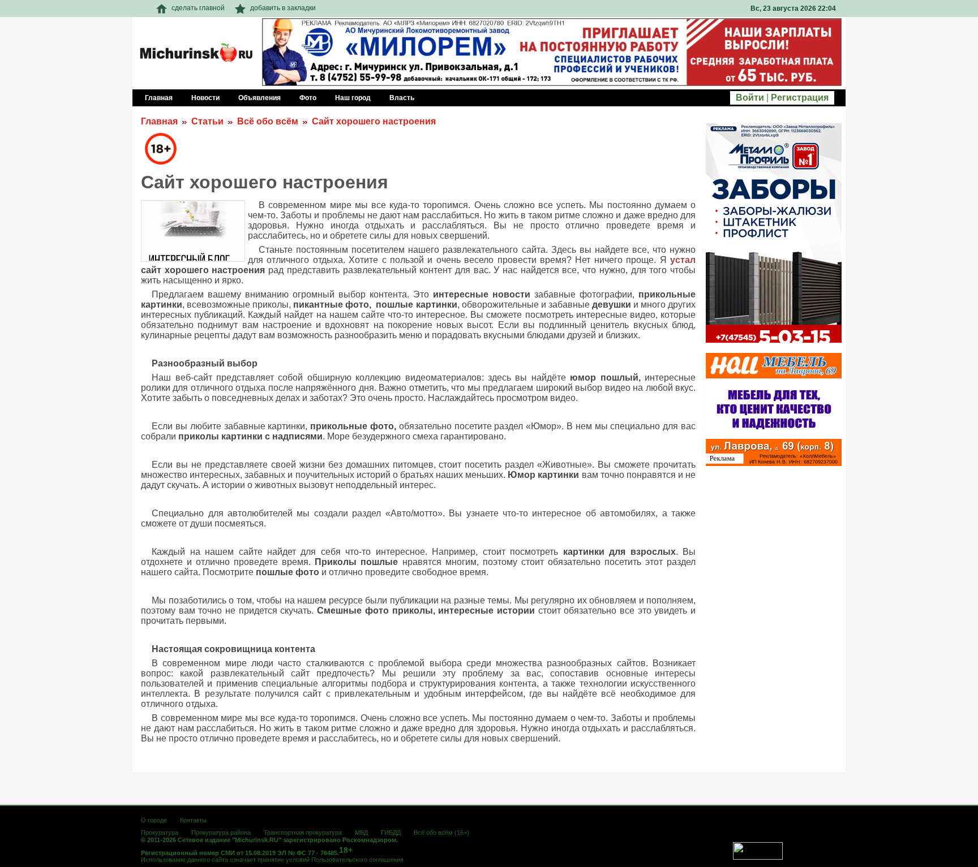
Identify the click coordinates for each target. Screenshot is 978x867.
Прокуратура (159, 832)
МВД (361, 832)
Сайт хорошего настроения (374, 121)
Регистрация (800, 97)
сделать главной (198, 8)
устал (683, 260)
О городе (154, 820)
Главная (159, 121)
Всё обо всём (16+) (441, 832)
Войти (750, 97)
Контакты (193, 820)
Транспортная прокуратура (303, 832)
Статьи (207, 121)
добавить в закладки (283, 8)
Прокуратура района (221, 832)
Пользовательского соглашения (357, 859)
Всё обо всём (267, 121)
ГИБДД (391, 832)
